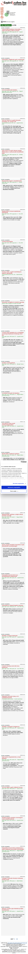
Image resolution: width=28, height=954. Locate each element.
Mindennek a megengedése (14, 487)
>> (17, 939)
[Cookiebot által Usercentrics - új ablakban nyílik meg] (21, 462)
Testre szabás (13, 491)
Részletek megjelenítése (18, 483)
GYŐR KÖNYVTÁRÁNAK (2, 9)
